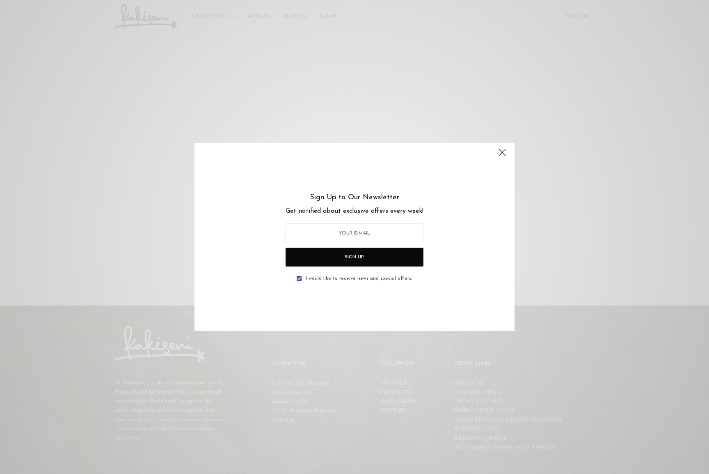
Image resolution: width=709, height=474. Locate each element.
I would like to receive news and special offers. (359, 278)
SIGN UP (354, 257)
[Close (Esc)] (502, 156)
